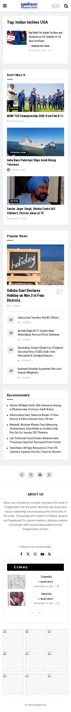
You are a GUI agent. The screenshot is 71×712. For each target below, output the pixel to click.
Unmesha (46, 594)
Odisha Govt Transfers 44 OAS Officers (38, 317)
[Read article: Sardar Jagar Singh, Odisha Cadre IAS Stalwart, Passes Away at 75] (35, 190)
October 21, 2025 (38, 50)
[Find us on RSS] (49, 475)
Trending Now (18, 152)
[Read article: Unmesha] (17, 599)
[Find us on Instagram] (35, 554)
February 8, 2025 (16, 121)
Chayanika (46, 576)
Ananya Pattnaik (40, 46)
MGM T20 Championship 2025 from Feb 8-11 (35, 116)
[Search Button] (66, 6)
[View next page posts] (39, 612)
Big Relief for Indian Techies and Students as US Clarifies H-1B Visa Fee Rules (46, 37)
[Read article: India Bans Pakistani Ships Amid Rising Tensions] (35, 142)
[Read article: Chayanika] (17, 582)
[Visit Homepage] (29, 6)
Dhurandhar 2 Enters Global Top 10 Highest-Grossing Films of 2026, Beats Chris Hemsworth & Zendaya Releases (41, 351)
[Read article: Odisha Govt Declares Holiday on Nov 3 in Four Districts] (35, 264)
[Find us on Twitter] (31, 475)
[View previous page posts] (32, 612)
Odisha (14, 108)
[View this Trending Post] (8, 170)
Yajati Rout (46, 582)
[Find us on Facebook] (22, 475)
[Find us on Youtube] (40, 475)
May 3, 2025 (19, 170)
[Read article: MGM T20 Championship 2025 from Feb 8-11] (35, 97)
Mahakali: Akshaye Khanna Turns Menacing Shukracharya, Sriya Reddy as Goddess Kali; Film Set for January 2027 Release (34, 428)
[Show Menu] (5, 6)
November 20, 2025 (18, 219)
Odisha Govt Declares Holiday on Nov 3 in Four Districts (25, 295)
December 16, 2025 (44, 586)
